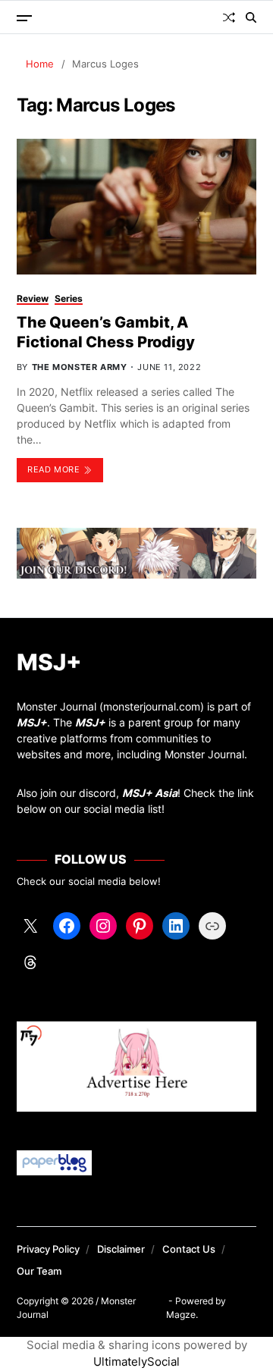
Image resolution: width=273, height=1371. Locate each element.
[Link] (212, 926)
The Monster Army (79, 367)
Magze (181, 1314)
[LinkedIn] (176, 926)
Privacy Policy (48, 1249)
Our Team (39, 1271)
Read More (53, 469)
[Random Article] (229, 17)
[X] (30, 926)
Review (33, 298)
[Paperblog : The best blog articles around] (137, 1162)
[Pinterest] (139, 926)
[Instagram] (103, 926)
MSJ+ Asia (149, 792)
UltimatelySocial (136, 1361)
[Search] (251, 17)
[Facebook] (66, 926)
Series (69, 298)
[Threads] (30, 962)
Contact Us (188, 1249)
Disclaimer (121, 1249)
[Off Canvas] (24, 18)
